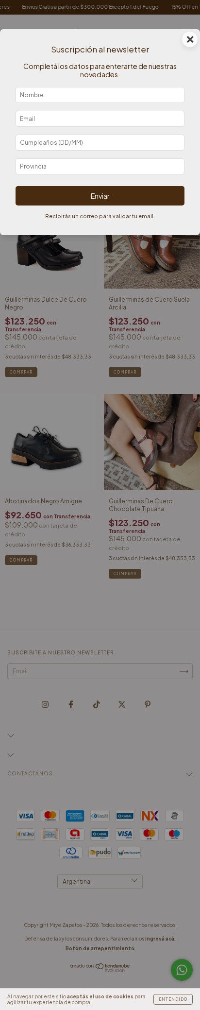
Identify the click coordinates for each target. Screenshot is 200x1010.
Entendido (173, 999)
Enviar (100, 195)
